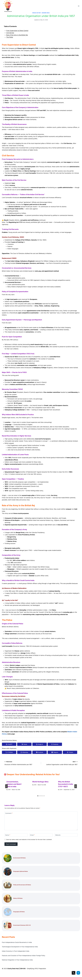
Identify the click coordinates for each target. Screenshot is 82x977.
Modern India (46, 12)
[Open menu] (78, 6)
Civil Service (10, 33)
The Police (9, 37)
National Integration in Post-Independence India (17, 960)
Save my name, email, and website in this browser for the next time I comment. (29, 839)
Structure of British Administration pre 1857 (18, 763)
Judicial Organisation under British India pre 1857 (62, 763)
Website (57, 835)
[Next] (75, 786)
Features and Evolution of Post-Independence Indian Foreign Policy (23, 955)
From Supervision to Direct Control (17, 30)
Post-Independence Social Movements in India (17, 942)
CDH (9, 789)
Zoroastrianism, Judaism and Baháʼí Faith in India (13, 784)
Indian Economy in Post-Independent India (15, 951)
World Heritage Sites (40, 782)
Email (32, 835)
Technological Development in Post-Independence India (20, 947)
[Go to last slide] (6, 786)
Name (7, 835)
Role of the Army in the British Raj (17, 35)
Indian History (36, 12)
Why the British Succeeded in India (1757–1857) (65, 784)
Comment (9, 813)
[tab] (37, 795)
